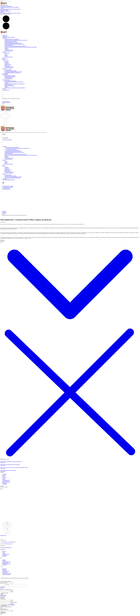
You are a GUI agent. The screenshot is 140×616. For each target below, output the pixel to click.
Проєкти (4, 560)
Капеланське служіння (9, 158)
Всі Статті (7, 60)
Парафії (6, 48)
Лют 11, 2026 (2, 465)
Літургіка (6, 61)
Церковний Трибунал (9, 45)
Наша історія (7, 65)
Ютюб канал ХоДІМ (4, 10)
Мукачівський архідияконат (10, 76)
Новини (4, 160)
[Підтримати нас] (3, 183)
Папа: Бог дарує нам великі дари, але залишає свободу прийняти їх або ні (14, 467)
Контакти (4, 88)
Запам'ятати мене (5, 592)
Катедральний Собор (6, 102)
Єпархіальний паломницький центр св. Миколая (9, 7)
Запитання (2, 586)
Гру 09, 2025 (2, 468)
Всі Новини (7, 52)
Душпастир (5, 36)
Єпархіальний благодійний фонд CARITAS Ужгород (10, 9)
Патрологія (7, 63)
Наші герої (5, 35)
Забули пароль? (3, 595)
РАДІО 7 (2, 12)
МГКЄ (6, 55)
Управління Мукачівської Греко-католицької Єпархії (14, 44)
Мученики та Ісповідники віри (10, 70)
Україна (6, 54)
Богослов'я (7, 62)
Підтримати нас (6, 90)
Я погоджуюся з (8, 604)
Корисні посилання (6, 79)
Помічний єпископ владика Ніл (11, 41)
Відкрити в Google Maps (7, 139)
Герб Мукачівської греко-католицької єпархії (13, 43)
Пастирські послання (9, 56)
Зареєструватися (4, 605)
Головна (4, 551)
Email (1, 583)
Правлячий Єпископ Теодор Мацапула (12, 39)
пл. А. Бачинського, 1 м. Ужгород (6, 541)
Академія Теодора (6, 101)
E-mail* (12, 601)
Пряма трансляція (6, 554)
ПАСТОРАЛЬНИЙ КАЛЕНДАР (9, 37)
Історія (4, 68)
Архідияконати (5, 74)
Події (4, 57)
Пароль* (12, 603)
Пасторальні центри (6, 482)
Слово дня (5, 477)
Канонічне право (8, 64)
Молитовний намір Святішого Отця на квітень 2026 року (11, 461)
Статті (4, 59)
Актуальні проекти (8, 159)
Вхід (1, 607)
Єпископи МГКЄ (8, 69)
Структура (5, 38)
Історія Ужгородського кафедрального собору (13, 71)
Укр (3, 103)
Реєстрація (2, 597)
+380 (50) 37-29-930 (8, 543)
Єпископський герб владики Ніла (11, 42)
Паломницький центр (7, 561)
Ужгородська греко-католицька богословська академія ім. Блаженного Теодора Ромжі (21, 47)
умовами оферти (11, 604)
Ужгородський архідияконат (10, 75)
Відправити (2, 587)
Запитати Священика (9, 67)
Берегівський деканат (9, 78)
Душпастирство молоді (9, 66)
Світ (5, 53)
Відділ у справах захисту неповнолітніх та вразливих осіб (15, 46)
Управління (5, 555)
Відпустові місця (6, 481)
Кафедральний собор (6, 563)
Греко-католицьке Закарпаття (5, 6)
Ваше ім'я (2, 582)
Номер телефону (14, 602)
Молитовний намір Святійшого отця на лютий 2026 (10, 464)
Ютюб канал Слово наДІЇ (5, 11)
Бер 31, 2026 (2, 462)
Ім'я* (12, 600)
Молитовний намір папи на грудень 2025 (8, 470)
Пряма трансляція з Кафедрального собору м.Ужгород (10, 13)
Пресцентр (5, 474)
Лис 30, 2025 (2, 471)
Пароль (12, 591)
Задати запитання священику (9, 92)
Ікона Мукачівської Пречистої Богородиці (12, 72)
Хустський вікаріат (8, 77)
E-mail (12, 590)
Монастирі (7, 157)
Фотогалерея (5, 58)
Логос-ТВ (2, 8)
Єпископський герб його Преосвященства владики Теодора (16, 40)
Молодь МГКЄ (5, 73)
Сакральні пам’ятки (6, 480)
